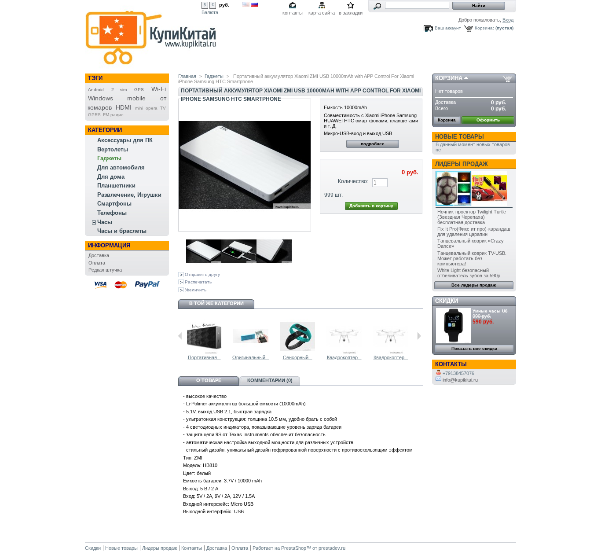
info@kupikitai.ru (459, 379)
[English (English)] (245, 4)
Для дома (111, 176)
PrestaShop (293, 548)
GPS (139, 89)
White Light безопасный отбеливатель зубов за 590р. (469, 273)
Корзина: (484, 28)
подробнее (373, 143)
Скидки (446, 301)
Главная (187, 76)
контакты (292, 12)
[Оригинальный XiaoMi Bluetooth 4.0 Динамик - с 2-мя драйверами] (250, 352)
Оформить (488, 120)
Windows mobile (116, 98)
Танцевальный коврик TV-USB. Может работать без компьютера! (471, 258)
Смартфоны (114, 203)
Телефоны (112, 213)
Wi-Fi (158, 88)
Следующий (419, 336)
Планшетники (116, 185)
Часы (104, 222)
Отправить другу (202, 274)
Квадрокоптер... (344, 357)
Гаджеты (109, 158)
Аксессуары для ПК (125, 140)
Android (96, 89)
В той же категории (216, 303)
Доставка (98, 255)
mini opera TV (150, 108)
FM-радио (113, 114)
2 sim (119, 89)
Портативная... (204, 357)
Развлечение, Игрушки (129, 194)
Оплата (96, 262)
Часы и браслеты (122, 231)
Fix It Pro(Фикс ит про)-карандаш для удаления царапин (473, 231)
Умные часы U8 (490, 311)
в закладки (351, 12)
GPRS (94, 114)
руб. (224, 4)
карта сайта (321, 12)
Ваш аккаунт (448, 28)
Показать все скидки (474, 348)
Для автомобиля (121, 167)
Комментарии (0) (270, 380)
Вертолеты (112, 149)
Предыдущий (180, 336)
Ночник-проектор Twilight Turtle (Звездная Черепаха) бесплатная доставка (471, 217)
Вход (507, 19)
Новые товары (459, 136)
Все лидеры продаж (473, 285)
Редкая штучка (105, 269)
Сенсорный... (297, 357)
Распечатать (198, 282)
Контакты (191, 548)
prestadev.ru (332, 548)
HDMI (124, 107)
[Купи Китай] (151, 67)
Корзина (448, 78)
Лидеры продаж (461, 164)
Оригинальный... (250, 357)
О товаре (208, 380)
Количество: (353, 181)
